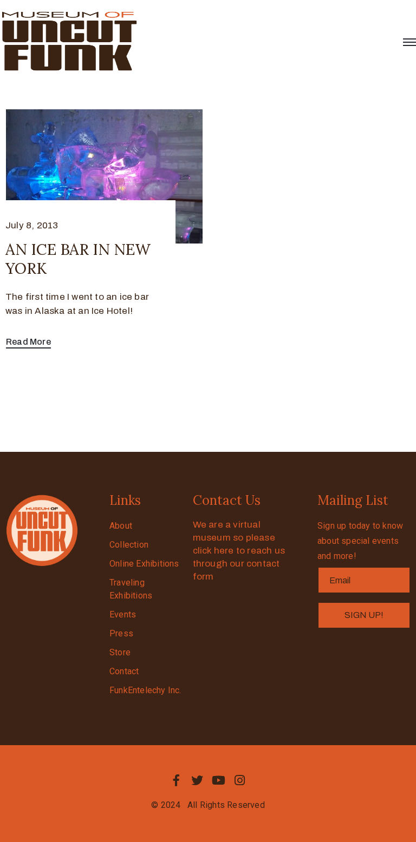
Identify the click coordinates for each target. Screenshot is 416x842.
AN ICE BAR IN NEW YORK (78, 259)
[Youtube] (219, 780)
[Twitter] (197, 780)
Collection (128, 545)
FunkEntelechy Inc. (145, 690)
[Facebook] (176, 780)
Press (121, 633)
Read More (28, 341)
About (120, 526)
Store (120, 652)
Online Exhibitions (144, 563)
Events (122, 614)
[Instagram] (240, 780)
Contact (124, 671)
